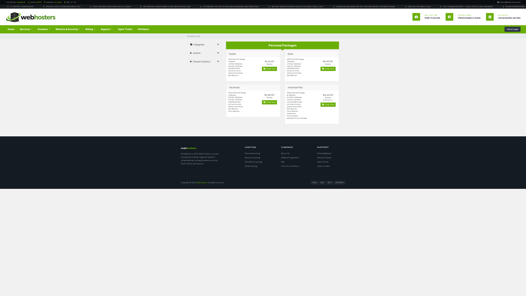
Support (106, 29)
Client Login (512, 29)
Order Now (270, 69)
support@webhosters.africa (510, 2)
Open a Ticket (323, 166)
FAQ (283, 162)
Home (11, 29)
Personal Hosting (252, 153)
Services (25, 29)
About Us (285, 153)
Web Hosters (201, 182)
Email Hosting (251, 166)
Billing (89, 29)
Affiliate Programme (290, 157)
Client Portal (322, 162)
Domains (43, 29)
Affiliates (143, 29)
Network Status (324, 157)
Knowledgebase (324, 153)
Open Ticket (125, 29)
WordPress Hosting (253, 162)
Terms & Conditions (290, 166)
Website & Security (66, 29)
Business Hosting (252, 157)
